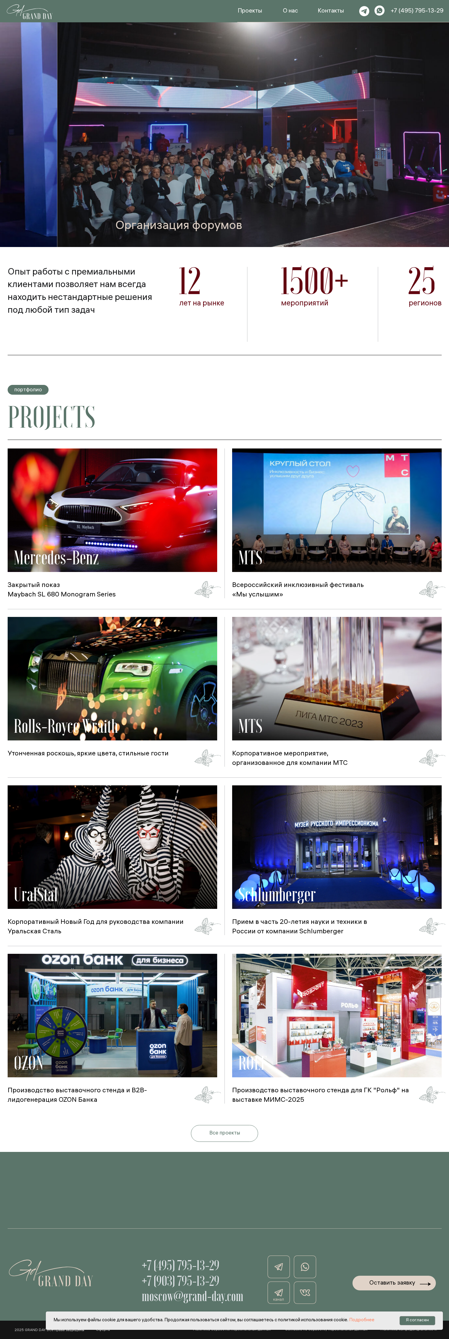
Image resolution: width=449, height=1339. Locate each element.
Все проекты (224, 1133)
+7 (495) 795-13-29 (417, 11)
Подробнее (361, 1320)
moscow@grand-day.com (192, 1296)
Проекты (250, 11)
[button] (112, 510)
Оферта (103, 1330)
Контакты (331, 11)
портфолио (28, 390)
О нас (290, 11)
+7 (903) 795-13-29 (180, 1281)
